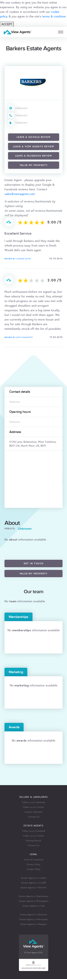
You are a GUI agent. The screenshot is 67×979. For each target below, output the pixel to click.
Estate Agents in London (33, 878)
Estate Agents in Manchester (33, 896)
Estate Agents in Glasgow (33, 924)
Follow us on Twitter (33, 807)
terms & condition (54, 16)
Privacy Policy (33, 864)
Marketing (16, 672)
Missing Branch (33, 840)
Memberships (18, 617)
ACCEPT (6, 24)
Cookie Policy (33, 869)
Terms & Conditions (34, 859)
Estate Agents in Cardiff (33, 882)
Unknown (21, 108)
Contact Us (33, 816)
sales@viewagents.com (19, 194)
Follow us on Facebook (33, 802)
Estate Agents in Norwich (33, 887)
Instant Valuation (33, 812)
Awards (14, 727)
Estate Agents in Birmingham (33, 901)
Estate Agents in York (34, 905)
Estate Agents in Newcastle (33, 919)
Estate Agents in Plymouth (33, 914)
